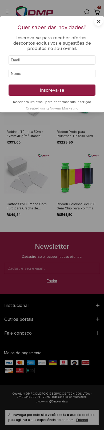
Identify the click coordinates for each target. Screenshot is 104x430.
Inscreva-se (52, 90)
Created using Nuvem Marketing (52, 108)
